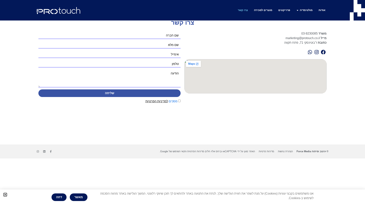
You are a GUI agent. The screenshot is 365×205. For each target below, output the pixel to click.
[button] (5, 194)
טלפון (175, 63)
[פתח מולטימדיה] (297, 10)
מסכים (161, 101)
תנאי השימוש (179, 151)
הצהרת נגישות (285, 151)
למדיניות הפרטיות (156, 101)
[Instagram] (37, 151)
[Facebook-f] (50, 151)
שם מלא (173, 45)
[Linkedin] (44, 151)
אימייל (175, 54)
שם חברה (172, 35)
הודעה (175, 73)
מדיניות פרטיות (266, 151)
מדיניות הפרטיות (195, 151)
